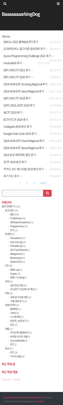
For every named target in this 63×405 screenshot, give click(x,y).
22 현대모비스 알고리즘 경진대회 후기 (24, 49)
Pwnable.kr (17, 238)
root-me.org (18, 242)
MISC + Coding (18, 277)
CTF (8, 265)
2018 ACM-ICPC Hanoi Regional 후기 (24, 141)
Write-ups (16, 269)
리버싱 (14, 313)
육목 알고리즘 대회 (20, 297)
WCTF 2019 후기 (13, 112)
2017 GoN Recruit (20, 250)
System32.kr (17, 261)
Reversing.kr (17, 258)
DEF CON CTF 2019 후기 (17, 98)
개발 (9, 329)
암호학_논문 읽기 (19, 321)
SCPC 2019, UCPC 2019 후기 (19, 105)
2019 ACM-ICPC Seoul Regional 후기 (24, 91)
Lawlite (40, 401)
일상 (9, 348)
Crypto (15, 273)
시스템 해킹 (16, 317)
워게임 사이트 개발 (20, 336)
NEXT (43, 183)
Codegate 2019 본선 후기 (18, 126)
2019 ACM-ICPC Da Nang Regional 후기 (25, 84)
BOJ (14, 214)
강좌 (9, 281)
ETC (14, 230)
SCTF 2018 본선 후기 (15, 162)
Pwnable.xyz (17, 246)
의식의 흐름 (17, 356)
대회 (9, 293)
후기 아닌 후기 (11, 176)
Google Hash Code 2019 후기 (20, 133)
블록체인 (15, 309)
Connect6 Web (18, 340)
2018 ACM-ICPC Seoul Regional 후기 (24, 148)
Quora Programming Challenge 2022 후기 (27, 56)
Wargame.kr (17, 254)
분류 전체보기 (11, 206)
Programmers (18, 226)
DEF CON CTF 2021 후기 (17, 70)
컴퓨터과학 (12, 305)
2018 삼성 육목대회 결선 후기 (20, 155)
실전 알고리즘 (18, 285)
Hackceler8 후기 (13, 63)
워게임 (10, 234)
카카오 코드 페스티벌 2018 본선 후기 (24, 169)
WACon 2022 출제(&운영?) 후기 (21, 42)
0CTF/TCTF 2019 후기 (16, 119)
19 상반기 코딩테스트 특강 (23, 289)
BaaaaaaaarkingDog (21, 14)
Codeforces (17, 218)
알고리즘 (11, 210)
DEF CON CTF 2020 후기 (17, 77)
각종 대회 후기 (18, 301)
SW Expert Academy (21, 222)
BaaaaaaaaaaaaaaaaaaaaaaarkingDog (23, 397)
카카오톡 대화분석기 (21, 332)
